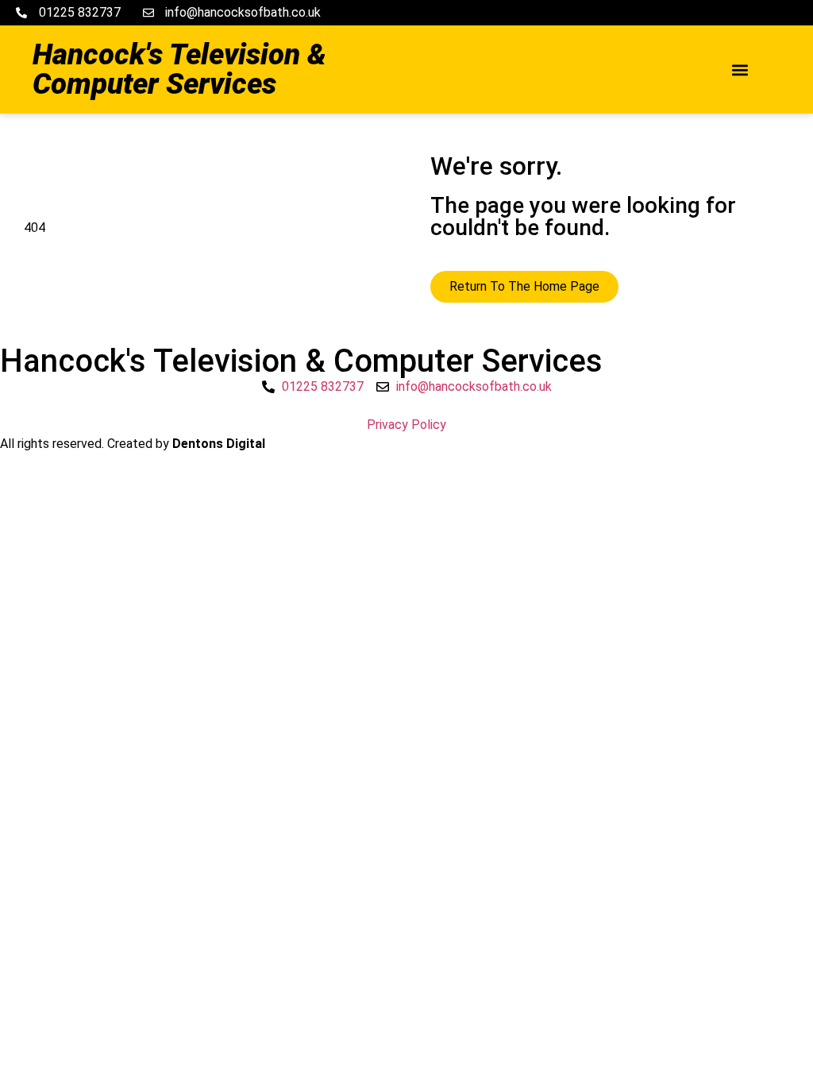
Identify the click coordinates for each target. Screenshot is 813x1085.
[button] (739, 69)
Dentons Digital (218, 443)
